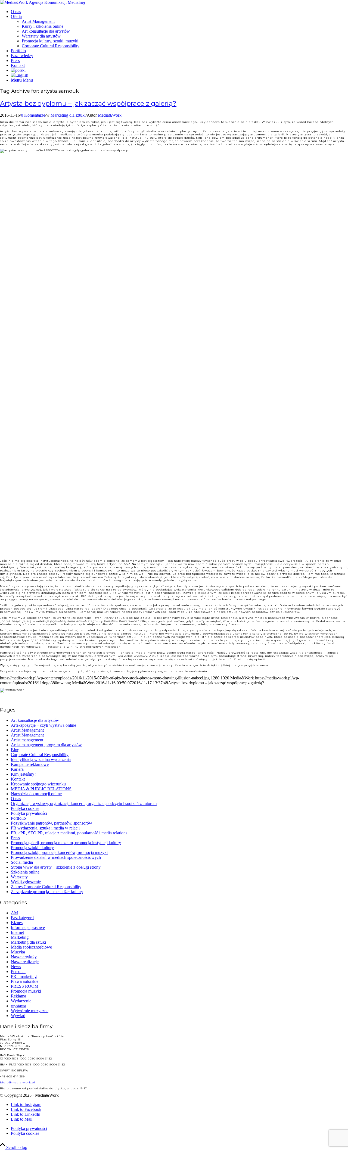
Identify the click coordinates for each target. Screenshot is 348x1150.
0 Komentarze (33, 115)
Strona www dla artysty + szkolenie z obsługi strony (56, 867)
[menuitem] (179, 11)
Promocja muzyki (26, 991)
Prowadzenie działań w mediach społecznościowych (56, 857)
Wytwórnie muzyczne (29, 1010)
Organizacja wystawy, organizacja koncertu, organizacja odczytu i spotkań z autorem (84, 803)
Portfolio (18, 818)
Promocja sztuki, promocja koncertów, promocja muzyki (59, 852)
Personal (18, 971)
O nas (16, 798)
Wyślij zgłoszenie (26, 881)
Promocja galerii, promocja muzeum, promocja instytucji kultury (66, 842)
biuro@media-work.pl (17, 1082)
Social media (22, 862)
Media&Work (110, 115)
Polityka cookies (25, 808)
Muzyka (18, 952)
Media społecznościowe (31, 947)
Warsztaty (19, 877)
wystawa (18, 1005)
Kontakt (18, 779)
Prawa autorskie (24, 981)
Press (15, 837)
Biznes (17, 922)
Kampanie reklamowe (30, 764)
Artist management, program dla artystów (46, 744)
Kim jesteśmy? (23, 774)
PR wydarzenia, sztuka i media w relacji (45, 828)
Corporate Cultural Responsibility (40, 754)
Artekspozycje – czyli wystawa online (43, 725)
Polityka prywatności (29, 813)
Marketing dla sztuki (68, 115)
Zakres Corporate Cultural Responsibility (46, 886)
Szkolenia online (25, 872)
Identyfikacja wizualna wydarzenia (41, 759)
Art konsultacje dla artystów (35, 720)
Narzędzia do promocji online (36, 793)
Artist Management (27, 730)
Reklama (18, 996)
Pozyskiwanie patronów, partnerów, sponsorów (51, 823)
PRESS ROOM (24, 986)
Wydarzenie (21, 1001)
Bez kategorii (22, 917)
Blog (15, 749)
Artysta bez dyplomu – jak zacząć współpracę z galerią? (88, 103)
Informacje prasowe (28, 927)
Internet (17, 932)
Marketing (20, 937)
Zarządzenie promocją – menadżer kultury (47, 891)
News (16, 966)
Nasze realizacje (25, 961)
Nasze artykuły (24, 957)
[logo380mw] (42, 2)
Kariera (17, 769)
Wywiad (18, 1015)
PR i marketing (24, 976)
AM (14, 912)
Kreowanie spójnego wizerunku (38, 784)
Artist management (27, 740)
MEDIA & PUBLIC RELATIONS (41, 789)
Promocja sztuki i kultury (32, 847)
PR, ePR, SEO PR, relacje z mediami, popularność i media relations (69, 833)
